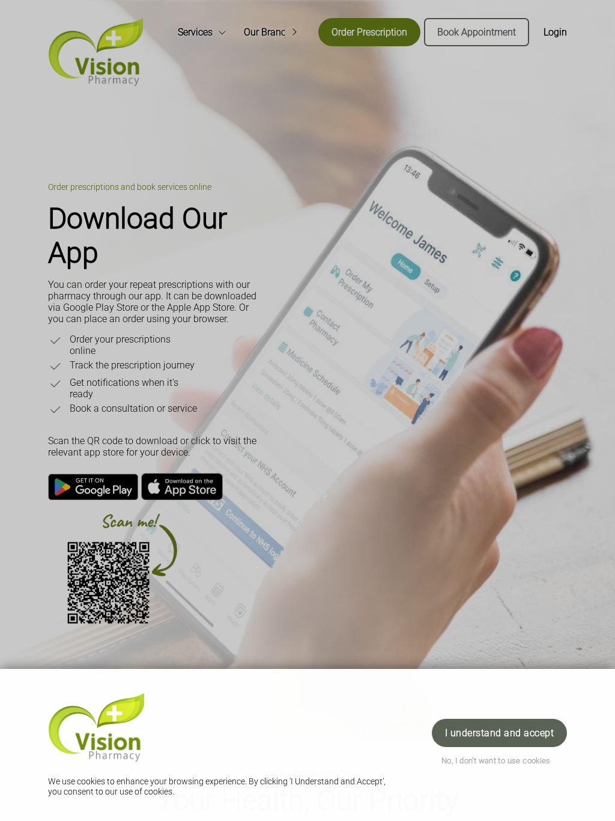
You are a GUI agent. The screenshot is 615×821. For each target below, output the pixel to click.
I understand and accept (499, 733)
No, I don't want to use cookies (496, 760)
